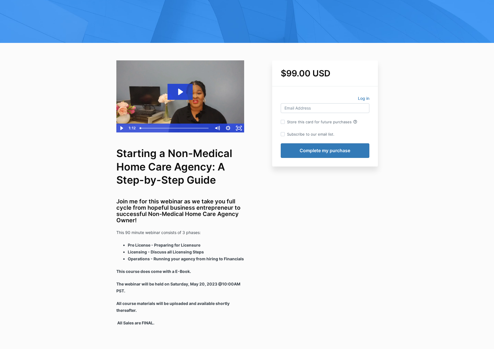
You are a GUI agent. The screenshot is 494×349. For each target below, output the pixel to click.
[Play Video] (121, 128)
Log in (363, 98)
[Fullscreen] (239, 128)
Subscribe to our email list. (310, 134)
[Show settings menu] (228, 128)
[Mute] (217, 128)
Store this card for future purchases (322, 122)
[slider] (174, 128)
